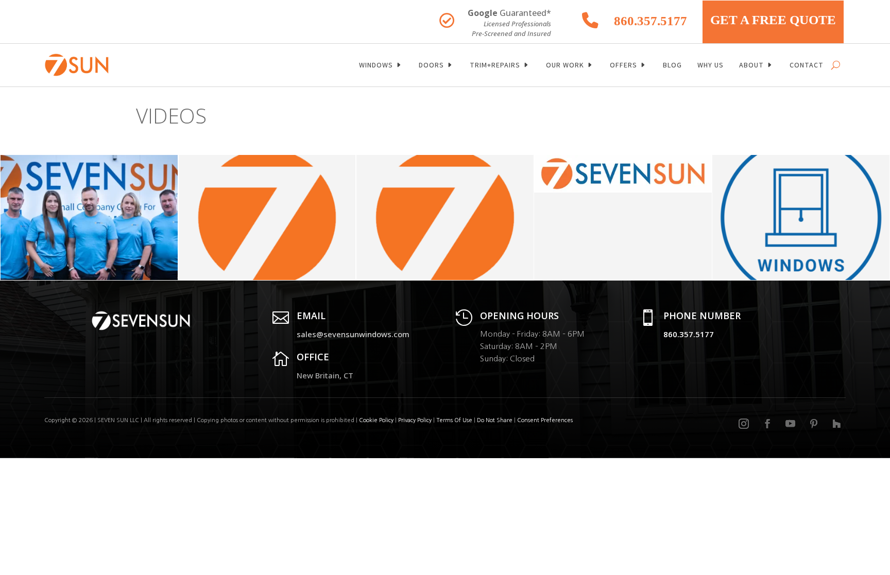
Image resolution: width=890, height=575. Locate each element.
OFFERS (623, 64)
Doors (431, 64)
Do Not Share (495, 420)
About (751, 64)
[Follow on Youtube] (790, 423)
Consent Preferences (545, 420)
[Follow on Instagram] (743, 423)
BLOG (672, 64)
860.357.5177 (650, 21)
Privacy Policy (415, 420)
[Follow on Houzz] (836, 423)
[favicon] (267, 277)
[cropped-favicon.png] (445, 277)
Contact (807, 64)
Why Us (710, 64)
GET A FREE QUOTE (773, 20)
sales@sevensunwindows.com (353, 334)
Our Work (565, 64)
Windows (376, 64)
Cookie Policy (376, 420)
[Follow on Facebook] (767, 423)
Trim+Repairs (495, 64)
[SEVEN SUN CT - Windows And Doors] (89, 277)
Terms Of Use (454, 420)
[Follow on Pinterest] (814, 423)
